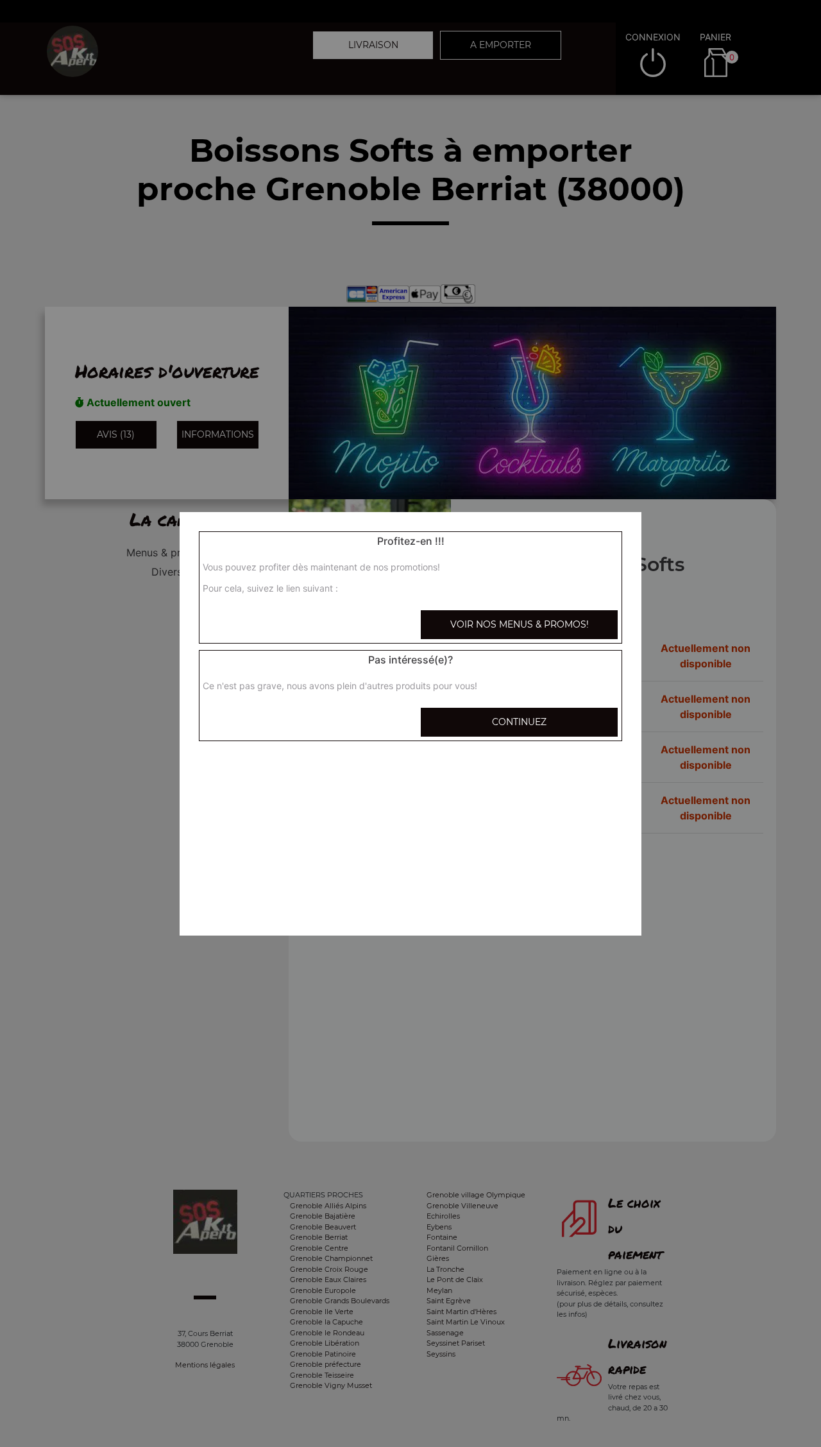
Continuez (519, 722)
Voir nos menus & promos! (519, 624)
